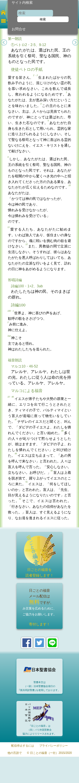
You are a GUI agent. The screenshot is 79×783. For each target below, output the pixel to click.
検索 (43, 19)
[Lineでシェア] (52, 642)
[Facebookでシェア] (26, 642)
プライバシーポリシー (53, 745)
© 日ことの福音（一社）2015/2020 (49, 753)
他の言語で (14, 753)
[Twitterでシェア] (39, 642)
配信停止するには (22, 745)
